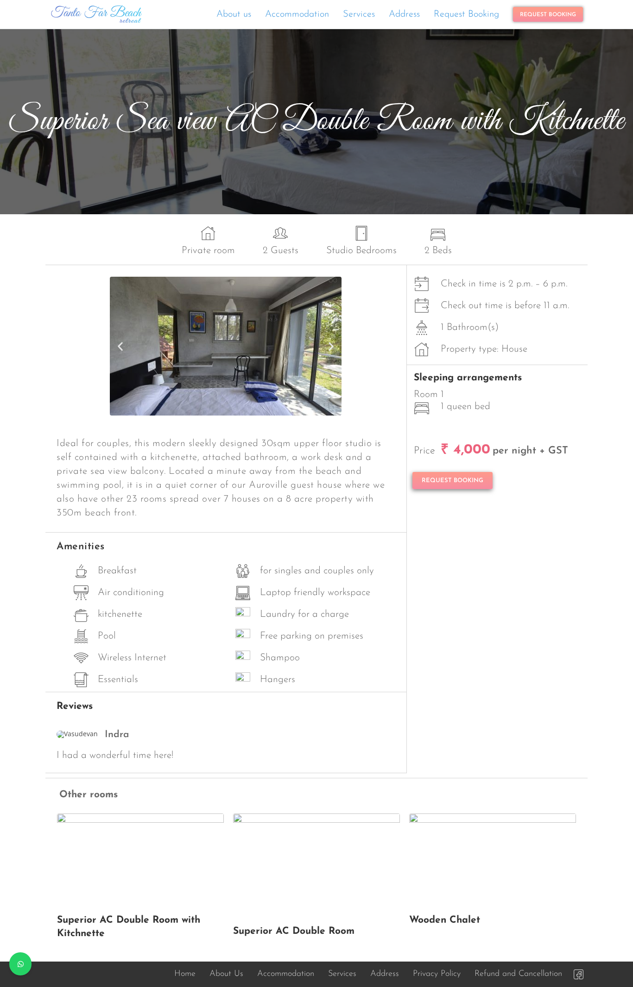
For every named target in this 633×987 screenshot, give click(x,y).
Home (185, 974)
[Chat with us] (20, 963)
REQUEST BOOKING (548, 15)
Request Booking (466, 14)
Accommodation (297, 14)
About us (233, 14)
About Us (226, 974)
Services (359, 14)
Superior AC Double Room (293, 931)
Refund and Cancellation (518, 974)
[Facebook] (578, 974)
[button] (120, 346)
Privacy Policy (437, 974)
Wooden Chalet (444, 920)
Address (404, 14)
